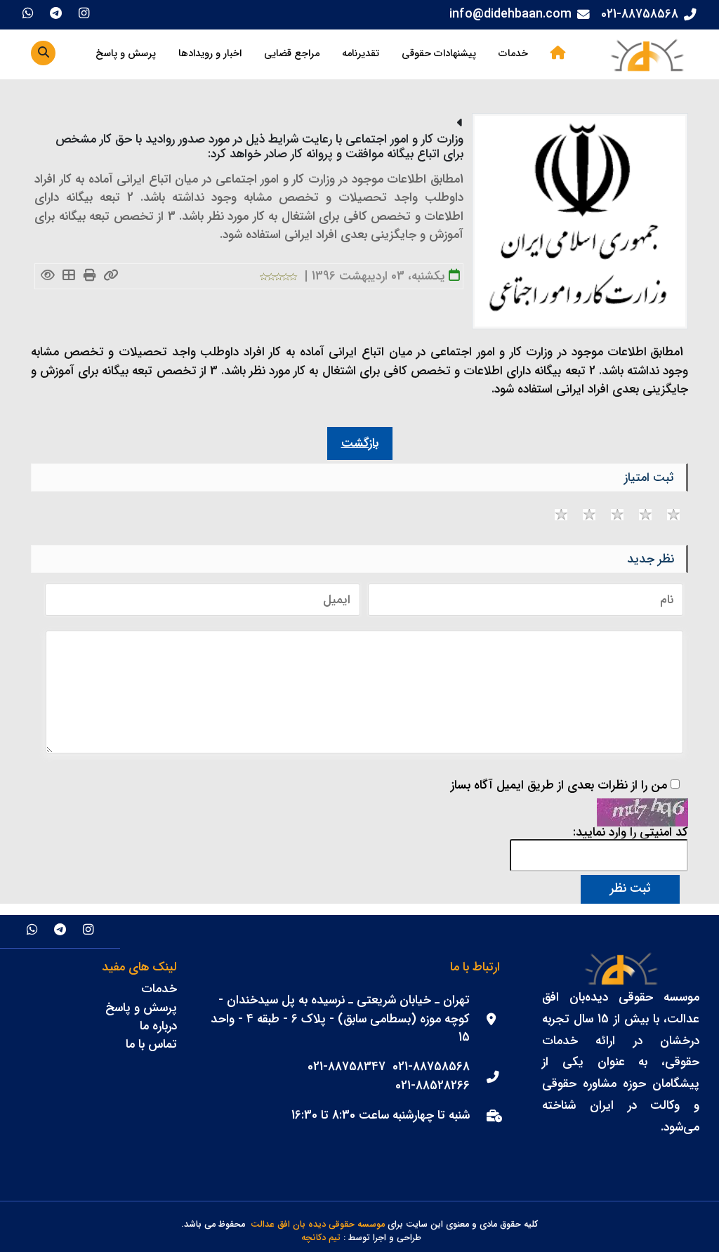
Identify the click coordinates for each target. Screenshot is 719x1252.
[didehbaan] (646, 54)
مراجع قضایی (291, 54)
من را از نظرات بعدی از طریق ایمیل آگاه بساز (559, 785)
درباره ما (158, 1026)
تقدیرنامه (360, 54)
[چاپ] (89, 276)
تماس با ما (151, 1044)
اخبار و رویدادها (210, 54)
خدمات (513, 54)
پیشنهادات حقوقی (439, 54)
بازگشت (359, 443)
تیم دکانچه (320, 1238)
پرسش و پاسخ (125, 54)
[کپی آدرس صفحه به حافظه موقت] (110, 276)
